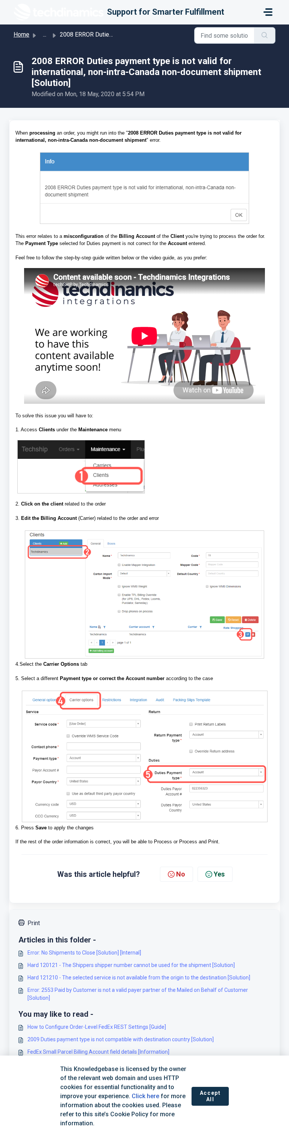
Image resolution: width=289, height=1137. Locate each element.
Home (21, 34)
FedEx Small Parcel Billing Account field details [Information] (98, 1052)
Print (33, 923)
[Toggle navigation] (267, 12)
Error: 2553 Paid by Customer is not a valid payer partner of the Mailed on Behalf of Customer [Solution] (137, 994)
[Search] (264, 35)
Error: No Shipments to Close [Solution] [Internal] (84, 953)
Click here (145, 1096)
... (44, 34)
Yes (219, 874)
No (180, 874)
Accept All (210, 1096)
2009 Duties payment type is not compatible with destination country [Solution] (120, 1039)
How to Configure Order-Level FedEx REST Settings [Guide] (96, 1027)
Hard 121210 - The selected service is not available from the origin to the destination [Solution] (138, 978)
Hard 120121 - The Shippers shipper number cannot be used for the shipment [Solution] (131, 965)
